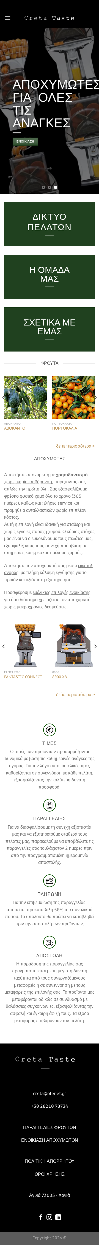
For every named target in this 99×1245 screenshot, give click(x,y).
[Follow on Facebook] (41, 1218)
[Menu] (7, 18)
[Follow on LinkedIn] (58, 1218)
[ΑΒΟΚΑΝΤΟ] (25, 397)
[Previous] (4, 408)
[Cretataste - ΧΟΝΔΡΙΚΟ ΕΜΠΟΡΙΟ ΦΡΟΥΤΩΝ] (49, 18)
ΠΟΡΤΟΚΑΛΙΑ (64, 428)
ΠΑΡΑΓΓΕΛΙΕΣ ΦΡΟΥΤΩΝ (49, 1127)
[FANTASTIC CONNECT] (25, 645)
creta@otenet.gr (49, 1093)
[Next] (95, 408)
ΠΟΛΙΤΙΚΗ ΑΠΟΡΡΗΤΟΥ (50, 1161)
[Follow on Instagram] (49, 1218)
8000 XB (59, 677)
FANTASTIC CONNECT (23, 677)
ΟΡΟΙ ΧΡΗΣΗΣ (50, 1174)
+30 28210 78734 (49, 1106)
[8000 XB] (73, 645)
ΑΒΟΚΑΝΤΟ (14, 428)
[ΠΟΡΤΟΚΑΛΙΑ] (73, 397)
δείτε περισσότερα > (75, 446)
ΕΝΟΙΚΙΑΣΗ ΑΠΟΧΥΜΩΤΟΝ (49, 1140)
